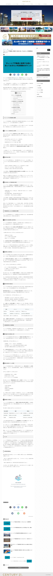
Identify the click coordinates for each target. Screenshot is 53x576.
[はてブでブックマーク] (18, 75)
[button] (26, 75)
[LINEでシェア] (22, 75)
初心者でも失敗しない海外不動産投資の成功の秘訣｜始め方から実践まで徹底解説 (43, 70)
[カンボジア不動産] (13, 29)
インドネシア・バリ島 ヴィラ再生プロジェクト (43, 66)
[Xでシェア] (10, 75)
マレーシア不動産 (6, 502)
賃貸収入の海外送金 (16, 104)
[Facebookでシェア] (14, 75)
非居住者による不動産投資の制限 (18, 99)
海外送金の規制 (15, 98)
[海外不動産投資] (5, 29)
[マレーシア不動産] (31, 29)
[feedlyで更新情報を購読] (18, 513)
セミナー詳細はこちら (26, 18)
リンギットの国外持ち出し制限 (17, 96)
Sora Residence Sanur (40, 59)
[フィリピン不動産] (40, 29)
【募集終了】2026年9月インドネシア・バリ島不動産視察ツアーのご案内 (43, 57)
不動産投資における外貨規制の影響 (18, 101)
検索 (37, 48)
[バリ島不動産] (48, 29)
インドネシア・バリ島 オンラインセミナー (43, 62)
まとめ (13, 113)
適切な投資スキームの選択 (17, 110)
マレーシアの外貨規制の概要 (17, 95)
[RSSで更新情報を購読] (24, 513)
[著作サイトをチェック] (12, 513)
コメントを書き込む (18, 567)
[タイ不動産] (22, 29)
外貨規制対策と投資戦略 (16, 107)
